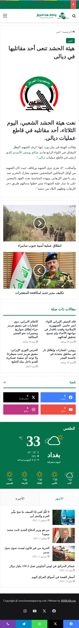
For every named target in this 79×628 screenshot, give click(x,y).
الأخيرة (20, 498)
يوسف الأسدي (22, 152)
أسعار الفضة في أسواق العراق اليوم (53, 577)
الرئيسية (67, 31)
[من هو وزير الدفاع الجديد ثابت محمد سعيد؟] (63, 535)
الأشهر (59, 498)
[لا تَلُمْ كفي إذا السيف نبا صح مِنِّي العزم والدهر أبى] (63, 517)
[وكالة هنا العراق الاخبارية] (52, 16)
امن (58, 31)
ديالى (41, 157)
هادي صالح (39, 152)
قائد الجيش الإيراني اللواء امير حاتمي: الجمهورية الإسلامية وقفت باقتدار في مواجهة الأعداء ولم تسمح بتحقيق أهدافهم (60, 329)
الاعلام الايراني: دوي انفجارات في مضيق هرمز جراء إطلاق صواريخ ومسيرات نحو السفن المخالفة (22, 329)
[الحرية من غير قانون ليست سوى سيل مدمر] (63, 553)
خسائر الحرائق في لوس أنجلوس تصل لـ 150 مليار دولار (42, 566)
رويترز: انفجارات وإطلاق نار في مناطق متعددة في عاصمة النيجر (59, 354)
